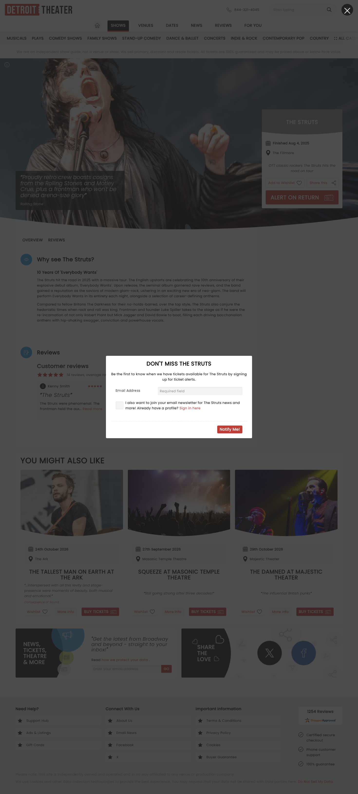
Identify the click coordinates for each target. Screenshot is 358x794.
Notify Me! (230, 429)
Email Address (128, 390)
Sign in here (190, 408)
